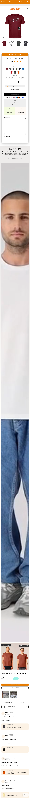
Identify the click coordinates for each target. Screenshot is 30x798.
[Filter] (3, 706)
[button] (27, 8)
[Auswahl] (18, 82)
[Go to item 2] (13, 694)
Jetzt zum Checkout (15, 94)
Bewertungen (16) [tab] (8, 702)
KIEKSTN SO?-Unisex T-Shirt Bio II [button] (14, 727)
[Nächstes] (27, 25)
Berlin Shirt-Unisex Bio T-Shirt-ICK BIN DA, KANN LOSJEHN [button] (16, 773)
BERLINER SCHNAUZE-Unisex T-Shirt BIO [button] (16, 750)
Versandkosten (19, 62)
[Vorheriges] (2, 25)
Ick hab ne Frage (15, 687)
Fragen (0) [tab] (22, 702)
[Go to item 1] (5, 694)
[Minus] (11, 82)
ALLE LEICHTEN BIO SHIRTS (15, 158)
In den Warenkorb (15, 89)
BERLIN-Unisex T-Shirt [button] (12, 795)
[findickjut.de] (14, 8)
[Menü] (2, 8)
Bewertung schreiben (15, 684)
